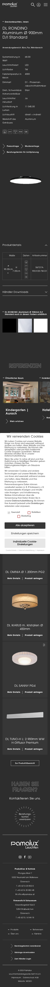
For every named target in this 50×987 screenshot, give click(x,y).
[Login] (38, 4)
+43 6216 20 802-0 (26, 886)
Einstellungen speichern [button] (25, 533)
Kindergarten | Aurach (17, 411)
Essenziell (15, 512)
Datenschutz (28, 978)
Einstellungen (37, 503)
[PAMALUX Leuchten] (9, 4)
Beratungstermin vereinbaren (28, 946)
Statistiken (36, 512)
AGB (37, 978)
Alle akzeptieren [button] (25, 525)
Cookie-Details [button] (11, 550)
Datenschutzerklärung (22, 501)
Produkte (15, 930)
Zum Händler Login (23, 959)
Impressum (16, 978)
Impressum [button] (40, 550)
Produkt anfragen (34, 578)
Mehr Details (13, 578)
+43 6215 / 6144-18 (25, 918)
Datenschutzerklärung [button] (27, 550)
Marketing (26, 516)
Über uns (14, 934)
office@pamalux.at (26, 894)
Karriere (37, 934)
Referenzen (38, 930)
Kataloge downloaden (25, 952)
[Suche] (33, 5)
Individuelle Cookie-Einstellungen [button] (25, 543)
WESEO (29, 981)
